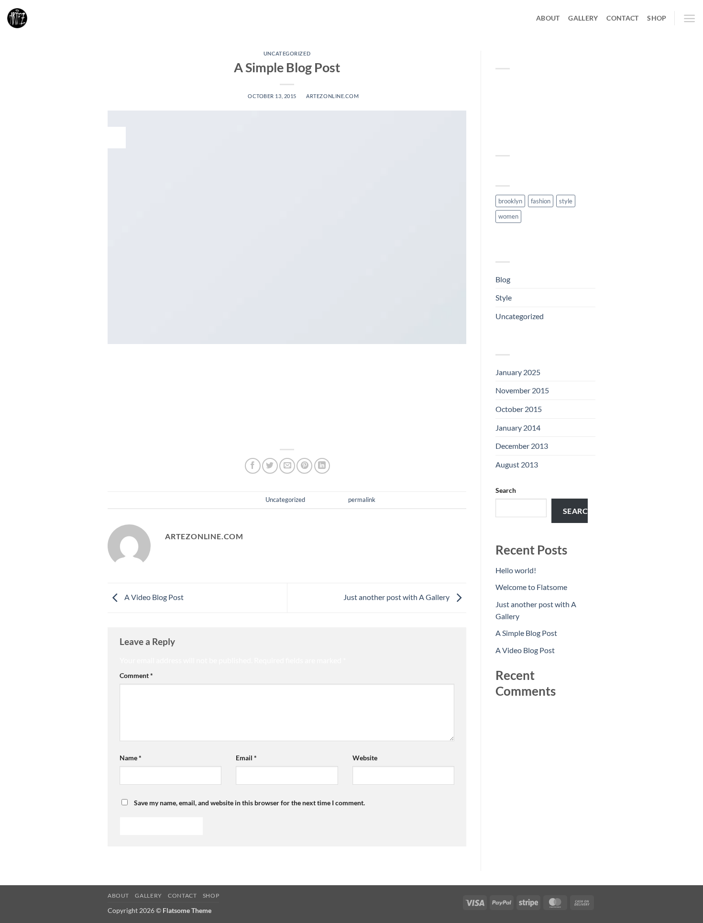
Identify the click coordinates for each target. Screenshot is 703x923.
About (548, 18)
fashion (540, 201)
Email (246, 758)
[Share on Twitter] (270, 466)
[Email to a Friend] (287, 466)
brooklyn (510, 201)
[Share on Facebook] (253, 466)
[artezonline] (55, 18)
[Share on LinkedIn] (322, 466)
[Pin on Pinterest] (304, 466)
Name (131, 758)
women (508, 216)
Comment (136, 675)
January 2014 (517, 427)
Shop (656, 18)
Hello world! (515, 570)
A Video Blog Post (153, 596)
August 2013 (516, 464)
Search (505, 490)
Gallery (583, 18)
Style (503, 297)
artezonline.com (332, 96)
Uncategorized (287, 53)
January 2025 (517, 372)
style (565, 201)
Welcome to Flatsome (531, 586)
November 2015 (522, 390)
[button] (689, 18)
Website (364, 758)
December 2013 (521, 445)
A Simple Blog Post (526, 632)
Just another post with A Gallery (397, 596)
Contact (622, 18)
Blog (502, 279)
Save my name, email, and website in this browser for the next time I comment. (249, 803)
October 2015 (518, 408)
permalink (361, 499)
